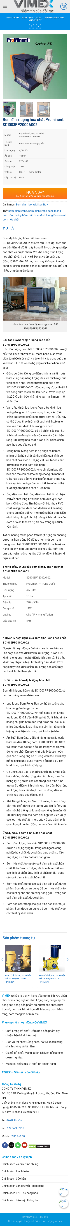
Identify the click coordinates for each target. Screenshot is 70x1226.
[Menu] (5, 6)
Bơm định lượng (31, 17)
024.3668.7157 (15, 1128)
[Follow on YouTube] (24, 1145)
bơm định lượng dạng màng (44, 211)
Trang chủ (12, 17)
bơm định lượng (17, 211)
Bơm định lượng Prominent (50, 215)
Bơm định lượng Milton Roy (32, 204)
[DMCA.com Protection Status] (39, 1146)
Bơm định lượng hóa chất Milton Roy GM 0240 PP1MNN (52, 978)
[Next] (61, 61)
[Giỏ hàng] (63, 6)
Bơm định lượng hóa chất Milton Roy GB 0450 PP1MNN (18, 978)
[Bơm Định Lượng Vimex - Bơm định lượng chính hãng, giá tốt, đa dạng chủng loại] (33, 6)
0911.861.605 (18, 1136)
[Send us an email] (11, 1145)
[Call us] (18, 1145)
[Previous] (8, 61)
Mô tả (8, 228)
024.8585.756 (14, 1120)
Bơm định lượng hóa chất (18, 215)
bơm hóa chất (11, 219)
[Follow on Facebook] (5, 1145)
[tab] (35, 228)
